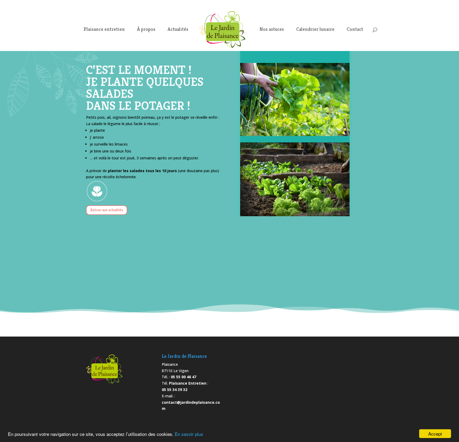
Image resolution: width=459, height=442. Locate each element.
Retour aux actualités (106, 209)
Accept (435, 433)
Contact (355, 29)
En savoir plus (189, 434)
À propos (146, 29)
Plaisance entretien (104, 29)
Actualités (178, 29)
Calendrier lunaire (315, 29)
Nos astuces (272, 29)
